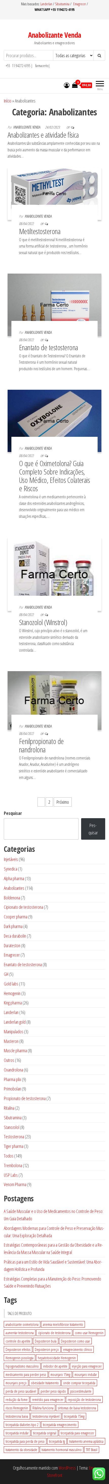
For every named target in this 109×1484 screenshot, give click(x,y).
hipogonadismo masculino (22, 1366)
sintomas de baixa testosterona (77, 1407)
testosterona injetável (46, 1416)
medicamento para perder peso (26, 1374)
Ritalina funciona (42, 1407)
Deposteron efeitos (18, 1349)
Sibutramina (62, 4)
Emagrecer (79, 4)
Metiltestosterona (39, 231)
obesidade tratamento (45, 1382)
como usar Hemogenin (89, 1332)
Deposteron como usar (75, 1341)
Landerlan (46, 4)
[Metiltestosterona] (54, 193)
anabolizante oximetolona (22, 1324)
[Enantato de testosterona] (54, 304)
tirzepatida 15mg (74, 1416)
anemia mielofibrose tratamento (63, 1324)
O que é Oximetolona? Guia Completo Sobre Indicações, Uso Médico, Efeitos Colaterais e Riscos (54, 475)
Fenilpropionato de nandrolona (41, 745)
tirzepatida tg (57, 1441)
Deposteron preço (47, 1349)
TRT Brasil (91, 1449)
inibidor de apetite (55, 1366)
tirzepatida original (44, 1432)
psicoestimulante (81, 1391)
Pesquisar (13, 813)
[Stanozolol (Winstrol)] (54, 574)
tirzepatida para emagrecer (77, 1432)
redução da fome (17, 1399)
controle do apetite (18, 1341)
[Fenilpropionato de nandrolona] (54, 700)
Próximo (63, 802)
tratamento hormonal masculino (62, 1449)
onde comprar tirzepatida (79, 1382)
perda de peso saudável (21, 1391)
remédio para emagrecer (47, 1399)
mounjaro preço (16, 1382)
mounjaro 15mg (60, 1374)
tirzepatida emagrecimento (60, 1424)
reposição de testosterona (84, 1399)
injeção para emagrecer (87, 1366)
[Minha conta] (66, 85)
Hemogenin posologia (19, 1357)
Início (7, 101)
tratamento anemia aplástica (86, 1441)
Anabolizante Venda (54, 35)
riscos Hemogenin (17, 1407)
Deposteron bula (46, 1341)
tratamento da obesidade (21, 1449)
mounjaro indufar (86, 1374)
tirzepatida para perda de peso (25, 1441)
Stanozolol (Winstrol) (43, 622)
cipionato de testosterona (54, 1332)
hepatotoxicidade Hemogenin (57, 1357)
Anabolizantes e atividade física (43, 135)
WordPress (67, 1468)
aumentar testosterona (20, 1332)
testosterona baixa (17, 1416)
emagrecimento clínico (77, 1349)
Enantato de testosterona (48, 347)
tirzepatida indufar (17, 1432)
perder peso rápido (53, 1391)
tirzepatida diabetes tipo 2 (22, 1424)
